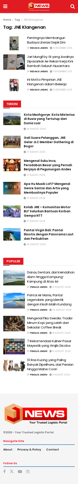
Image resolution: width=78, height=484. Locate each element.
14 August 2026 (61, 333)
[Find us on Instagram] (27, 471)
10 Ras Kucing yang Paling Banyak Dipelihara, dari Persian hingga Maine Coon (50, 364)
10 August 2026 (61, 351)
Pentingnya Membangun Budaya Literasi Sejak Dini (46, 40)
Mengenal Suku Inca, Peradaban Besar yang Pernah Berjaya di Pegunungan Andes (48, 165)
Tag (17, 20)
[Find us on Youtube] (20, 471)
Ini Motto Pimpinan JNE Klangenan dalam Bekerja (47, 81)
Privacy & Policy (29, 449)
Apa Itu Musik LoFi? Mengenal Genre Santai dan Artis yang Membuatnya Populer (47, 188)
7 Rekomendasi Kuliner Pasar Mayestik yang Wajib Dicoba (49, 343)
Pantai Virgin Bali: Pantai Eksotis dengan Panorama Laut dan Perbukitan (48, 234)
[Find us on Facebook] (4, 471)
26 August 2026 (36, 244)
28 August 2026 (36, 129)
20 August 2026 (62, 310)
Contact (52, 449)
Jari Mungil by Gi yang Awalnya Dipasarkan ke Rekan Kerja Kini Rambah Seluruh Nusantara (50, 61)
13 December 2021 (62, 89)
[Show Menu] (5, 6)
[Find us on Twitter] (12, 471)
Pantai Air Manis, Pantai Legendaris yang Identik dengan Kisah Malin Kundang (49, 299)
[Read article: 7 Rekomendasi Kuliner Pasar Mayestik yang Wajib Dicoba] (14, 346)
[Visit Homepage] (38, 6)
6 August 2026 (61, 374)
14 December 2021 (62, 48)
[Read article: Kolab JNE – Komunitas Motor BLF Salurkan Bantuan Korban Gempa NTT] (12, 211)
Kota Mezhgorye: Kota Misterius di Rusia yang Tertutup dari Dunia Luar (49, 118)
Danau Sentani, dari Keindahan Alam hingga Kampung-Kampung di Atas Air (50, 277)
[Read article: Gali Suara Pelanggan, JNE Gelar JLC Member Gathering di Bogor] (12, 142)
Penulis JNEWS (38, 287)
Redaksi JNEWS (39, 48)
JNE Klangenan (33, 20)
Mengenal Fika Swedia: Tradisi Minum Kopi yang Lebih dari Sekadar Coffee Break (49, 323)
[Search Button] (72, 6)
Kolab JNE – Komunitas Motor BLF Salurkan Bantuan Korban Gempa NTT (47, 211)
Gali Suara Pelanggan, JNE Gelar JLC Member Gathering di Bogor (49, 142)
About (7, 449)
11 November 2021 (62, 71)
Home (7, 20)
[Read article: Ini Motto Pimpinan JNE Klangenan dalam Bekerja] (14, 85)
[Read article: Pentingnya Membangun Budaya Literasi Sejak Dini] (14, 43)
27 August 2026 (35, 152)
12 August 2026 (61, 287)
